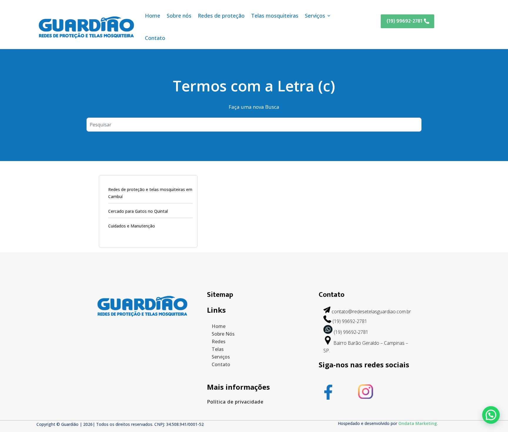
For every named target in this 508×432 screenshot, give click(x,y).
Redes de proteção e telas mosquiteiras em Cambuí (150, 193)
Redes (218, 341)
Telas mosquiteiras (274, 15)
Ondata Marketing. (418, 423)
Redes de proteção (221, 15)
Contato (155, 37)
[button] (491, 415)
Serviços (315, 15)
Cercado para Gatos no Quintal (138, 211)
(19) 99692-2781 (404, 21)
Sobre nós (179, 15)
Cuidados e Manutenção (131, 226)
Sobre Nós (223, 334)
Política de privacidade (235, 401)
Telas (218, 349)
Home (152, 15)
